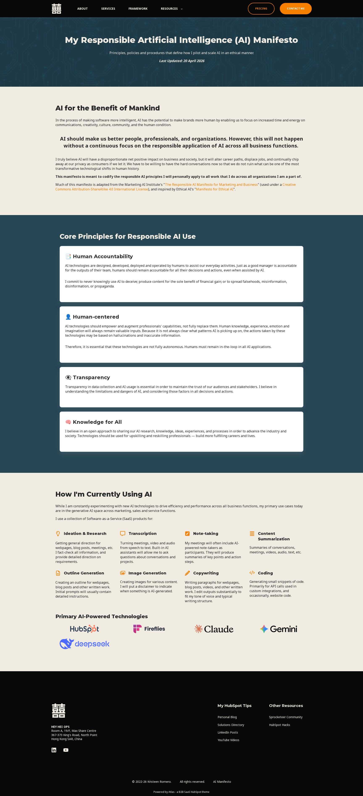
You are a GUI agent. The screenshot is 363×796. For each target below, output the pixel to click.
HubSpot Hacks (279, 725)
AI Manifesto (222, 782)
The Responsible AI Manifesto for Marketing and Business (211, 184)
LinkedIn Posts (228, 732)
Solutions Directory (231, 725)
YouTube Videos (228, 740)
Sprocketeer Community (285, 717)
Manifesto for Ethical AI (214, 189)
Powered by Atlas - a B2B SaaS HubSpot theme (181, 792)
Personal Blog (227, 717)
